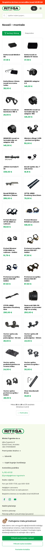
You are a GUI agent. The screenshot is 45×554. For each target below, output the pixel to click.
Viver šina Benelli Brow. (31, 392)
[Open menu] (40, 8)
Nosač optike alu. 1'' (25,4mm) (32, 168)
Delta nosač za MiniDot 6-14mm (31, 56)
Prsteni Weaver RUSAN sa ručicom (31, 221)
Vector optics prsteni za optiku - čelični (11, 393)
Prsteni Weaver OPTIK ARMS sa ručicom (9, 222)
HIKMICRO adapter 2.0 (32, 82)
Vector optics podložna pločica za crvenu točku (11, 364)
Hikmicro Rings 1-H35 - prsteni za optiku (32, 139)
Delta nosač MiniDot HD (11, 56)
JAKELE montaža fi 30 (10, 168)
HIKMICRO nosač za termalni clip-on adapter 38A (32, 112)
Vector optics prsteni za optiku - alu (32, 364)
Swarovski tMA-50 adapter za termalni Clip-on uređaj (32, 307)
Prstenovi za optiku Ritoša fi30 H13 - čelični (32, 250)
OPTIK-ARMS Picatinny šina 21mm (32, 194)
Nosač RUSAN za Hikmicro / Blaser (10, 194)
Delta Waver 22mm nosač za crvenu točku (11, 83)
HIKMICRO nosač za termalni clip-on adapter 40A (11, 140)
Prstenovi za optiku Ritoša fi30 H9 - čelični (32, 279)
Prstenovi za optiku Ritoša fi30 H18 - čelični (11, 279)
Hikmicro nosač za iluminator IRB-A (10, 111)
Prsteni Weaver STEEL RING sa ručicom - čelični (10, 250)
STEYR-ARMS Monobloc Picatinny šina (11, 307)
